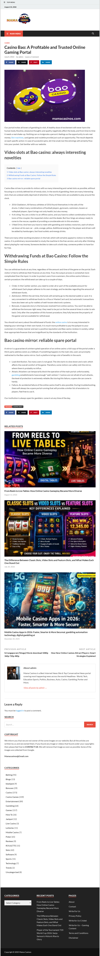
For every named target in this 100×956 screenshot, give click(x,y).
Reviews (9, 841)
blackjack (10, 783)
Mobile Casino (12, 832)
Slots (8, 850)
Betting (9, 775)
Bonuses (9, 788)
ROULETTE (11, 845)
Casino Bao (18, 407)
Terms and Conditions (78, 933)
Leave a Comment (32, 57)
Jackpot (9, 819)
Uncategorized (12, 872)
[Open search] (93, 34)
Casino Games (12, 797)
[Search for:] (50, 724)
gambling (16, 375)
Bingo (8, 779)
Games (9, 810)
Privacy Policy (75, 916)
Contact (72, 906)
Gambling (10, 806)
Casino (7, 43)
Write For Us (74, 911)
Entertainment (12, 801)
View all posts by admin (35, 687)
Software (10, 854)
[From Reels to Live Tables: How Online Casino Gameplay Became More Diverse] (50, 460)
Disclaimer (73, 937)
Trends (9, 867)
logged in (20, 710)
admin (20, 57)
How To (9, 814)
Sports (9, 859)
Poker (8, 836)
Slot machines (17, 137)
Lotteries (10, 828)
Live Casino (11, 823)
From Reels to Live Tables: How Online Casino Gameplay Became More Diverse (43, 491)
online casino (61, 322)
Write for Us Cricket (78, 920)
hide (18, 168)
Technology (11, 863)
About (71, 902)
